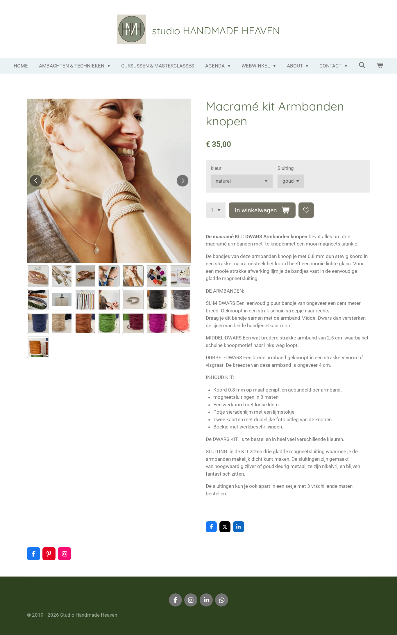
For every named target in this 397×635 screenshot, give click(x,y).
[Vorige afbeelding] (36, 180)
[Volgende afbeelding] (182, 180)
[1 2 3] (216, 210)
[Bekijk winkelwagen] (379, 66)
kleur (216, 168)
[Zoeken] (361, 65)
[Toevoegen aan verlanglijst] (306, 210)
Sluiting (286, 168)
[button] (38, 276)
